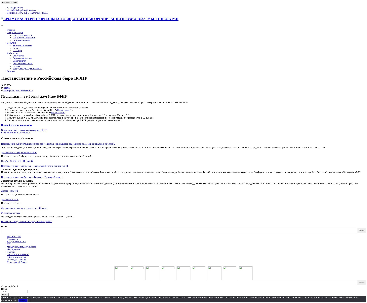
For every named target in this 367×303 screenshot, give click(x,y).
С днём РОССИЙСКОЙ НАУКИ (17, 161)
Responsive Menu (9, 3)
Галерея (16, 66)
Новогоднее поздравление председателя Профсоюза (26, 221)
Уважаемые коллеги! (11, 213)
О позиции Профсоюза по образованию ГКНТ (24, 130)
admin (7, 88)
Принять (23, 300)
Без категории (14, 236)
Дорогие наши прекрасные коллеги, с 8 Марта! (24, 208)
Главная (11, 30)
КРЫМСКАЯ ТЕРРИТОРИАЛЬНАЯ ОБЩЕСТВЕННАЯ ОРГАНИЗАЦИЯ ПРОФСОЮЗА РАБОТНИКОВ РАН (90, 19)
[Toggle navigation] (2, 25)
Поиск (4, 226)
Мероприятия (19, 61)
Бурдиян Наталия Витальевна (15, 132)
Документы (18, 55)
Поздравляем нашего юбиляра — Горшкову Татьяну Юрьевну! (31, 177)
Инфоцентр (12, 53)
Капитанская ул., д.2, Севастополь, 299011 (27, 13)
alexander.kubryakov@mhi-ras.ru (22, 10)
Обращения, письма (22, 58)
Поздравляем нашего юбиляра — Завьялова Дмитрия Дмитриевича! (34, 166)
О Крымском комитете (24, 37)
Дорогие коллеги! (9, 191)
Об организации (15, 32)
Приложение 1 (64, 110)
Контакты (11, 71)
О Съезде (17, 50)
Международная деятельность (27, 68)
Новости (17, 48)
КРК (9, 244)
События (11, 43)
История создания (21, 40)
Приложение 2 (58, 112)
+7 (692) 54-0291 (15, 7)
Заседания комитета (22, 45)
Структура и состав (22, 35)
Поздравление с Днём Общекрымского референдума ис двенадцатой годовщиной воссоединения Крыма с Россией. (58, 144)
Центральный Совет (23, 63)
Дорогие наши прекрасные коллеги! (19, 152)
